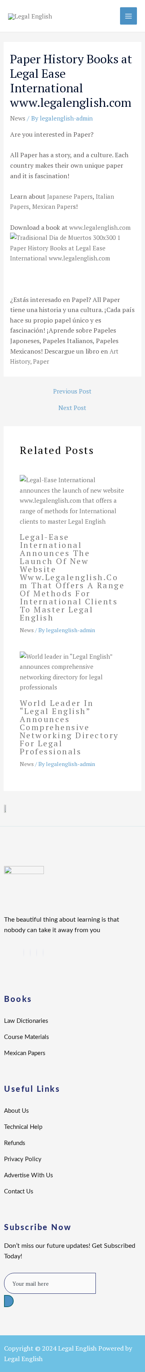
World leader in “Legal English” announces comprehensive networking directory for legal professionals (69, 727)
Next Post (72, 408)
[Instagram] (43, 952)
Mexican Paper (52, 206)
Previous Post (72, 391)
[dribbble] (36, 952)
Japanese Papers (70, 196)
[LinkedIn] (30, 952)
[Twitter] (23, 952)
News (17, 118)
